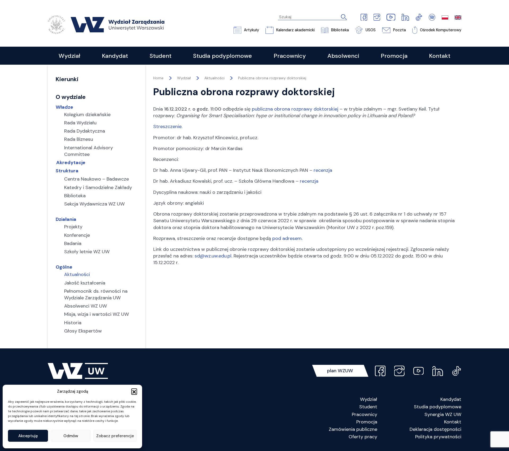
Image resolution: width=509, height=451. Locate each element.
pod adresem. (287, 238)
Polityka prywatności (438, 437)
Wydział (368, 399)
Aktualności (214, 78)
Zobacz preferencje (115, 436)
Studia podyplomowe (437, 407)
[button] (134, 391)
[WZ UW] (106, 24)
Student (368, 407)
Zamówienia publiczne (353, 429)
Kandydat (450, 399)
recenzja (323, 170)
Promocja (366, 422)
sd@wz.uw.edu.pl (213, 256)
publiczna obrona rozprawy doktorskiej (295, 109)
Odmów (70, 436)
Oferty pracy (363, 437)
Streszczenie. (167, 126)
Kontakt (452, 422)
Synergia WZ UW (442, 414)
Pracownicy (364, 414)
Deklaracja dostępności (435, 429)
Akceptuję (28, 436)
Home (158, 78)
